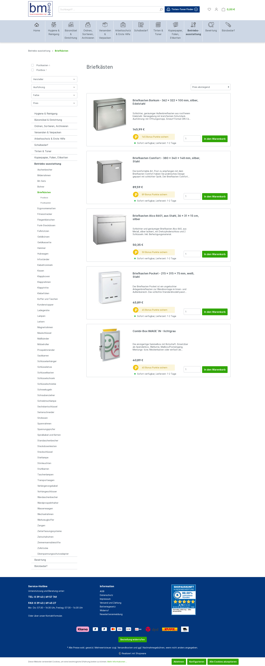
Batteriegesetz (108, 606)
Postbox (41, 70)
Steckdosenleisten (47, 446)
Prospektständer (46, 350)
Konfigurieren (196, 661)
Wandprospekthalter (47, 502)
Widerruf (104, 610)
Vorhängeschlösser (47, 491)
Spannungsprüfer (46, 429)
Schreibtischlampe (46, 401)
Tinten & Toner (42, 151)
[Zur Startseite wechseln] (40, 9)
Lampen (41, 316)
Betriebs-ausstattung (47, 163)
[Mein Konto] (216, 9)
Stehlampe (42, 457)
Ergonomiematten (46, 208)
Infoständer (43, 259)
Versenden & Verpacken (47, 132)
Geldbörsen (43, 236)
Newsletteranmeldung (111, 614)
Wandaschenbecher (47, 497)
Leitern (41, 321)
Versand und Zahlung (110, 602)
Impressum (105, 599)
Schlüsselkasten (45, 372)
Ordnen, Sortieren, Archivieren (51, 126)
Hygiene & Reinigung (45, 113)
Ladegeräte (43, 310)
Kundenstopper (45, 304)
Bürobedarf (40, 566)
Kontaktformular (54, 615)
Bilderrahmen (44, 175)
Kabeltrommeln (45, 265)
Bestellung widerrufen (132, 639)
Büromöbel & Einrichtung (48, 119)
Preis (35, 103)
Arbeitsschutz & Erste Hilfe (49, 138)
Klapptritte (43, 287)
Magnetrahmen (45, 327)
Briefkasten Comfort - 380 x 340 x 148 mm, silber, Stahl (166, 159)
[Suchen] (161, 9)
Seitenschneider (45, 412)
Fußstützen (43, 231)
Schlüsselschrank (46, 378)
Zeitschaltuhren (45, 536)
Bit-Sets (41, 181)
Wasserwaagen (45, 508)
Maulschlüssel (44, 333)
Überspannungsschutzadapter (53, 553)
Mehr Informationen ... (117, 661)
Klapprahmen (44, 282)
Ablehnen (179, 661)
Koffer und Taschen (47, 299)
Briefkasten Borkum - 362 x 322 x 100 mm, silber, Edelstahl (165, 102)
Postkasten (43, 65)
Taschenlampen (45, 474)
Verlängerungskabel (47, 486)
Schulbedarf (41, 144)
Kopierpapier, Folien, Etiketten (51, 157)
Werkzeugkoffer (45, 519)
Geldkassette (44, 242)
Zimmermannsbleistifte (49, 542)
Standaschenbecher (47, 440)
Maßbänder (43, 338)
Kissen (40, 270)
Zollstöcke (42, 548)
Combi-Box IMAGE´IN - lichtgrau (154, 331)
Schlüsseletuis (44, 367)
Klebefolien (43, 293)
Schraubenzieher (46, 395)
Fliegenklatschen (46, 219)
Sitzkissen (42, 418)
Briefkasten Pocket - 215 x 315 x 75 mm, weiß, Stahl (163, 275)
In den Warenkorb (215, 138)
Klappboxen (43, 276)
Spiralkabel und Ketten (49, 435)
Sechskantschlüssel (47, 406)
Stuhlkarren (43, 469)
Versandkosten (125, 647)
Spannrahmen (44, 423)
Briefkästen (44, 192)
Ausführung (39, 87)
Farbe (36, 95)
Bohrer (40, 186)
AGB (102, 591)
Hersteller (38, 79)
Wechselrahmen (45, 514)
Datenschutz (106, 595)
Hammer (41, 248)
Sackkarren (43, 355)
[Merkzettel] (209, 9)
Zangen (41, 525)
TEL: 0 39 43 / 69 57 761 (42, 596)
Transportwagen (45, 480)
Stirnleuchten (44, 463)
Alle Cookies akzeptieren (223, 661)
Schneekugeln (44, 389)
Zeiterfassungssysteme (49, 531)
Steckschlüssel (45, 452)
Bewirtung (40, 559)
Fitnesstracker (44, 214)
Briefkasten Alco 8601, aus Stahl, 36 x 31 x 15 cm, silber (166, 217)
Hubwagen (42, 253)
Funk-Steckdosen (46, 225)
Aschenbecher (44, 169)
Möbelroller (43, 344)
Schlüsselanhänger (47, 361)
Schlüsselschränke (46, 384)
